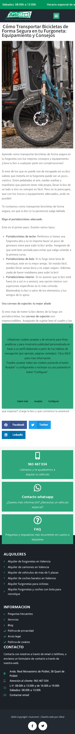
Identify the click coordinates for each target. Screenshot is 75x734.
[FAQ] (37, 520)
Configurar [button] (53, 401)
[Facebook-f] (32, 726)
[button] (56, 16)
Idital (61, 716)
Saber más (22, 401)
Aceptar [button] (38, 401)
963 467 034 (37, 464)
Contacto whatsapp (37, 497)
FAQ (37, 529)
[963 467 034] (37, 455)
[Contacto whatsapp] (37, 488)
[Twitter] (42, 726)
